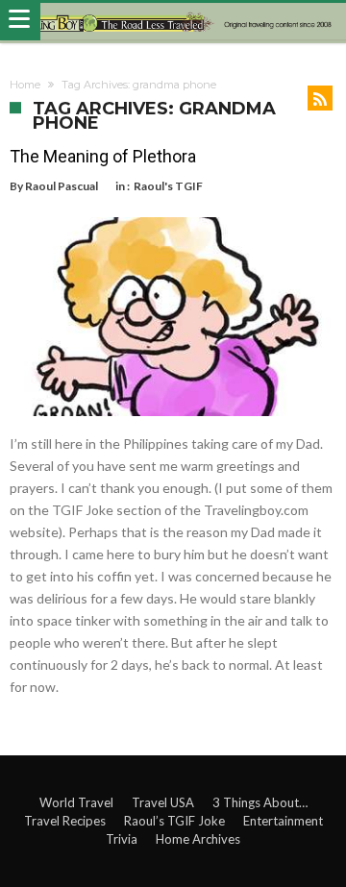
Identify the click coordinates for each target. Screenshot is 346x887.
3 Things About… (260, 802)
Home (25, 84)
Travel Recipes (65, 820)
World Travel (76, 802)
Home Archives (198, 839)
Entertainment (283, 820)
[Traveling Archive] (173, 21)
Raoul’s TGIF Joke (174, 820)
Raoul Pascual (61, 186)
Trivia (121, 839)
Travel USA (163, 802)
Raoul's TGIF (168, 186)
